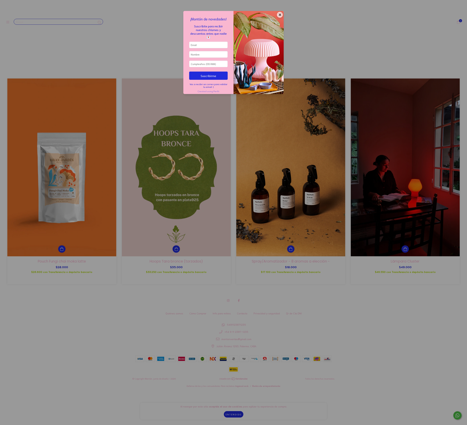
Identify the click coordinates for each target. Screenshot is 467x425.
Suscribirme (208, 76)
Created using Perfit (208, 91)
